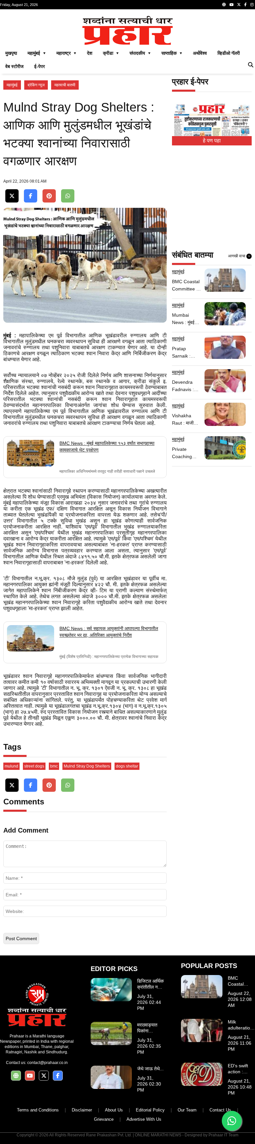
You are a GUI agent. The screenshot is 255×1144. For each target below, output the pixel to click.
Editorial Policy (150, 1109)
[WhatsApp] (67, 196)
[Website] (224, 5)
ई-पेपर (39, 66)
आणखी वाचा (239, 256)
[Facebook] (245, 5)
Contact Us (220, 1109)
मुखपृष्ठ (11, 53)
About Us (114, 1109)
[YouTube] (231, 5)
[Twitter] (239, 5)
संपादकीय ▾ (140, 53)
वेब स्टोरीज (14, 66)
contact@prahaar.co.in (47, 1062)
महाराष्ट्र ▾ (66, 53)
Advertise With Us (144, 1119)
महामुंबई (12, 85)
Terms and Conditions (38, 1109)
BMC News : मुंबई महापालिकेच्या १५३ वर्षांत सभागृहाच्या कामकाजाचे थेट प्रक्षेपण (106, 446)
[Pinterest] (49, 196)
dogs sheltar (127, 766)
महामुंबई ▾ (37, 53)
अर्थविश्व (200, 53)
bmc (54, 766)
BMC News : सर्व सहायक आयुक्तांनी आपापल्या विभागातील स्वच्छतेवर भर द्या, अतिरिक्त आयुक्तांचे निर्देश (108, 632)
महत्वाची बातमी (64, 85)
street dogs (34, 766)
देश (89, 53)
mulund (11, 766)
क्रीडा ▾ (111, 53)
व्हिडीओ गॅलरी (228, 53)
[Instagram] (252, 5)
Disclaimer (82, 1109)
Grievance (104, 1119)
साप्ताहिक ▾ (171, 53)
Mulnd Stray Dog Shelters (87, 766)
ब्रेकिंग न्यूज (36, 85)
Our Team (187, 1109)
